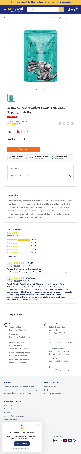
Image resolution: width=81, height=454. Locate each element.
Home (6, 18)
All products (15, 18)
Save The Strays (11, 420)
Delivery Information (52, 394)
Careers (7, 412)
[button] (13, 124)
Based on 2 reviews (15, 236)
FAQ (46, 390)
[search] (43, 9)
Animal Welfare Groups (14, 416)
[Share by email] (72, 123)
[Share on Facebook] (60, 123)
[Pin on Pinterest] (64, 123)
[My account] (69, 9)
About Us (8, 405)
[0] (75, 9)
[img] (19, 263)
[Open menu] (5, 9)
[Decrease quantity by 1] (19, 139)
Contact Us (8, 409)
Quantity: (11, 139)
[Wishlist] (72, 9)
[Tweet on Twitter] (68, 123)
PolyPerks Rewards (52, 386)
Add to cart (23, 149)
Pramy (10, 121)
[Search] (61, 9)
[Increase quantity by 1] (30, 139)
